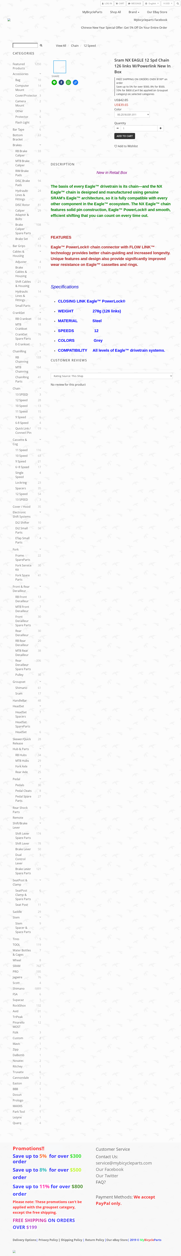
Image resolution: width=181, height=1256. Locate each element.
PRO (15, 971)
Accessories (20, 74)
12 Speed (21, 400)
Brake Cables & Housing (21, 272)
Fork (16, 549)
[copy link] (75, 82)
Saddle (17, 912)
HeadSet (18, 706)
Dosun (17, 1095)
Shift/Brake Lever (20, 825)
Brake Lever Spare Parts (23, 871)
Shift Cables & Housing (23, 284)
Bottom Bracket (18, 137)
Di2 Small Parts (21, 530)
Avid (15, 1011)
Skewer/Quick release (22, 741)
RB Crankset (23, 319)
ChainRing (19, 351)
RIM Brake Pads (22, 173)
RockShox (19, 1005)
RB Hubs (21, 755)
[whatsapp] (68, 82)
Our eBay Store (157, 12)
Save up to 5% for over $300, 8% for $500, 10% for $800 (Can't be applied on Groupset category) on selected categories (142, 90)
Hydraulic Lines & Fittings (21, 195)
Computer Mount (22, 88)
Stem (16, 917)
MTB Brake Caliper (22, 163)
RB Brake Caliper (21, 153)
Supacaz (18, 1000)
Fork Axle (21, 766)
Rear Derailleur (22, 633)
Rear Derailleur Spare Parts (23, 665)
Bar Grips (19, 246)
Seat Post (21, 905)
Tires (16, 939)
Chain (16, 388)
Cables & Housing (18, 254)
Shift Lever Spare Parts (23, 836)
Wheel (17, 960)
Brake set (21, 239)
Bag (17, 80)
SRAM (16, 966)
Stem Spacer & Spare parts (23, 927)
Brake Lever (23, 849)
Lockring (21, 483)
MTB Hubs (22, 761)
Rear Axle (21, 772)
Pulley (19, 675)
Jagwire (17, 977)
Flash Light (22, 122)
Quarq (17, 1123)
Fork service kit (23, 567)
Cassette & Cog (20, 442)
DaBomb (18, 1055)
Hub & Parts (21, 749)
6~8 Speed (22, 467)
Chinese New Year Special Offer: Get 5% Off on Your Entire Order (124, 28)
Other (19, 111)
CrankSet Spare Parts (23, 336)
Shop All (115, 12)
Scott (16, 983)
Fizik (15, 1032)
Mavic (16, 1044)
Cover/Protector (23, 95)
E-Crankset (22, 344)
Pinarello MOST (19, 1025)
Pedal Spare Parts (23, 798)
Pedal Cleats (23, 791)
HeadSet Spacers (21, 714)
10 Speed (21, 406)
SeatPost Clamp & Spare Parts (23, 895)
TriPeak (18, 1017)
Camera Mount (20, 103)
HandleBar (20, 700)
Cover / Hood (21, 507)
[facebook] (61, 82)
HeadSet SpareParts (22, 724)
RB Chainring (21, 359)
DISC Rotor (22, 205)
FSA (15, 994)
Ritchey (17, 1066)
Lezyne (17, 1117)
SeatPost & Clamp (20, 882)
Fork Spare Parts (22, 577)
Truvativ (18, 1072)
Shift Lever (22, 843)
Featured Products (19, 66)
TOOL (16, 945)
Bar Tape (18, 129)
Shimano (21, 688)
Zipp (16, 1049)
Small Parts (22, 306)
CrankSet (19, 313)
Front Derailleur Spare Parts (23, 621)
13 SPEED (21, 394)
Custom (18, 1038)
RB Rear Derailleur (22, 643)
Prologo (18, 1100)
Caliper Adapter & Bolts (22, 215)
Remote (18, 818)
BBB (15, 1089)
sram (18, 693)
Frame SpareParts (22, 558)
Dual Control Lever (20, 859)
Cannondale (21, 1078)
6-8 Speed (21, 423)
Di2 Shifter (22, 523)
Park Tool (19, 1112)
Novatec (18, 1061)
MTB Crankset (21, 326)
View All (61, 46)
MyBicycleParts (92, 12)
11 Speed (21, 411)
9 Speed (20, 417)
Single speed (19, 475)
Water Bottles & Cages (22, 952)
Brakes (17, 145)
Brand (133, 12)
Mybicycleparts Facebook (150, 20)
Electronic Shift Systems (22, 514)
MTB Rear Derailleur (22, 653)
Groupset (19, 682)
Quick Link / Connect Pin (23, 431)
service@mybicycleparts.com (124, 1163)
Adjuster (21, 262)
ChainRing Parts (22, 379)
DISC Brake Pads (22, 183)
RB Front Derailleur (22, 599)
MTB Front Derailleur (22, 609)
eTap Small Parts (22, 540)
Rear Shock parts (20, 810)
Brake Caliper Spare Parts (23, 229)
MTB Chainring (21, 369)
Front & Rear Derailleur (21, 589)
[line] (54, 82)
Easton (17, 1083)
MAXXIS (17, 1106)
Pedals (19, 785)
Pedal (16, 779)
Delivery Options (24, 1240)
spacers (20, 488)
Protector (21, 117)
